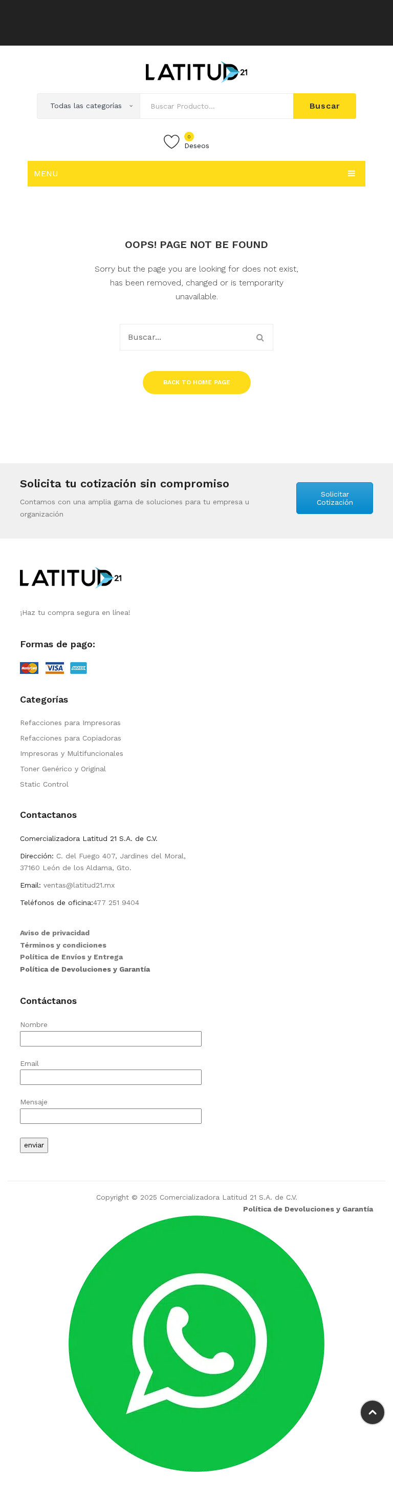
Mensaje (34, 1102)
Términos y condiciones (63, 945)
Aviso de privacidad (55, 933)
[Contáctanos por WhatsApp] (196, 1343)
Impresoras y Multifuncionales (71, 753)
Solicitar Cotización (335, 498)
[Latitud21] (196, 71)
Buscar (325, 106)
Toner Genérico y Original (63, 769)
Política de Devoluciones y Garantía (85, 969)
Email (29, 1063)
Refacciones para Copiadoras (70, 738)
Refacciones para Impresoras (70, 722)
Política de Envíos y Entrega (71, 957)
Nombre (34, 1024)
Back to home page (196, 382)
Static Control (44, 784)
